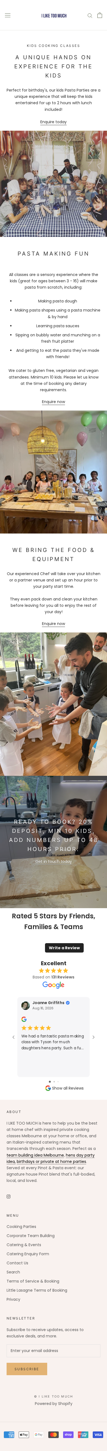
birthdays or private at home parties (51, 1161)
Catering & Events (24, 1245)
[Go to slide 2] (54, 1081)
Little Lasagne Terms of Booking (37, 1290)
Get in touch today (53, 861)
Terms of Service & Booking (33, 1281)
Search (13, 1272)
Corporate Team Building (31, 1235)
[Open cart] (99, 15)
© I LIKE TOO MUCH (53, 1396)
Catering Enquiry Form (28, 1254)
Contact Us (17, 1263)
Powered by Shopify (53, 1403)
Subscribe (27, 1369)
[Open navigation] (7, 15)
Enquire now (53, 401)
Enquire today (53, 122)
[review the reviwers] (24, 1020)
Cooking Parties (21, 1226)
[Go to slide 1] (50, 1082)
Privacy (13, 1299)
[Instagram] (8, 1196)
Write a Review (64, 948)
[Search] (90, 15)
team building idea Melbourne (35, 1155)
